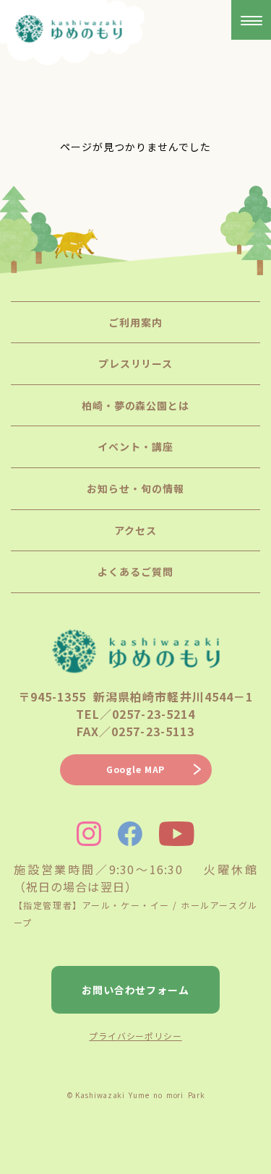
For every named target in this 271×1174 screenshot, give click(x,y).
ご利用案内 (135, 322)
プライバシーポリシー (135, 1036)
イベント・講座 (135, 446)
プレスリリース (135, 363)
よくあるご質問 (135, 571)
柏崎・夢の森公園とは (136, 405)
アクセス (135, 530)
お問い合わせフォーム (136, 990)
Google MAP (135, 769)
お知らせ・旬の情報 (135, 488)
